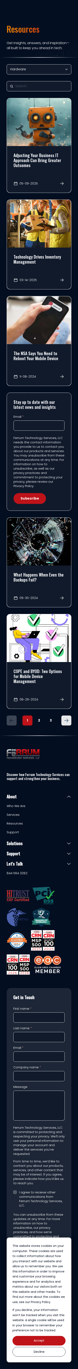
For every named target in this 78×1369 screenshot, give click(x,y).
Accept (39, 1340)
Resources (15, 823)
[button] (12, 720)
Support (13, 832)
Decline (39, 1352)
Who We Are (16, 806)
